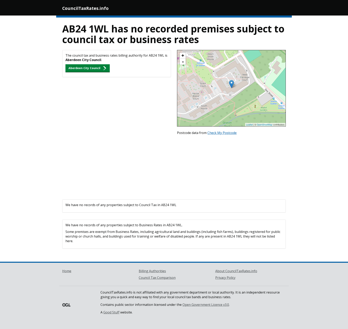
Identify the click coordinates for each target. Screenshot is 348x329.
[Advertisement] (174, 166)
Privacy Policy (225, 277)
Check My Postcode (222, 133)
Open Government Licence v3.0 (205, 304)
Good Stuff (111, 312)
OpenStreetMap (264, 124)
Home (66, 271)
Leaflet (249, 124)
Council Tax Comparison (157, 277)
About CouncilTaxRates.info (236, 271)
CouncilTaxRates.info (85, 8)
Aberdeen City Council (84, 68)
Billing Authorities (152, 271)
